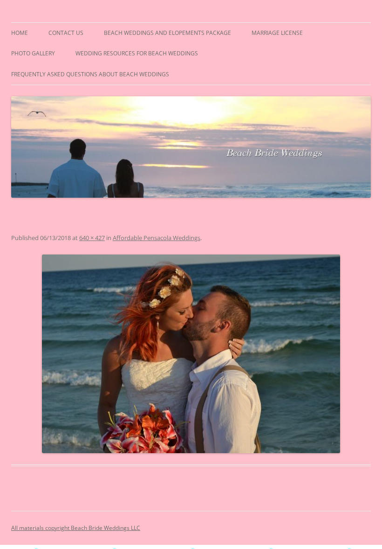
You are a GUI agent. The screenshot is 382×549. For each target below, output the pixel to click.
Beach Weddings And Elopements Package (167, 33)
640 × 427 (92, 238)
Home (19, 33)
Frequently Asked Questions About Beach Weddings (90, 74)
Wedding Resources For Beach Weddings (136, 53)
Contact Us (65, 33)
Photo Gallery (33, 53)
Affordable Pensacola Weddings (156, 238)
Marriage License (277, 33)
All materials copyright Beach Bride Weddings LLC (75, 528)
